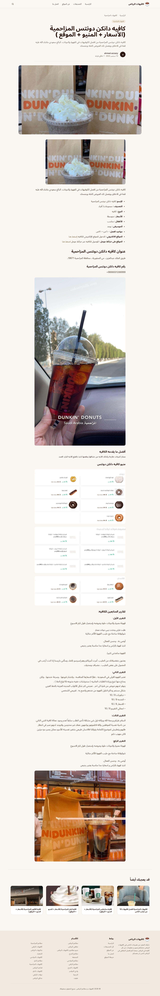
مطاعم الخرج (73, 954)
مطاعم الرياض (73, 943)
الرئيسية (88, 4)
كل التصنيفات (109, 947)
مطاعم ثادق (38, 961)
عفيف (76, 978)
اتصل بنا (55, 4)
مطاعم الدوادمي (72, 961)
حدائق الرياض (37, 978)
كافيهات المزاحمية (110, 15)
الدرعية (75, 975)
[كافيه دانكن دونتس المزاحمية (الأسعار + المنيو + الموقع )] (80, 161)
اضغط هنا (66, 241)
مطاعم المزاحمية (36, 943)
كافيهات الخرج (73, 968)
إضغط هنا (73, 236)
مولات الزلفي (37, 975)
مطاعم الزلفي (73, 964)
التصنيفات (77, 4)
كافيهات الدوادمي (36, 957)
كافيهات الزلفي (37, 947)
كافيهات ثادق (37, 971)
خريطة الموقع (109, 957)
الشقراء (39, 954)
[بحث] (12, 4)
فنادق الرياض (37, 968)
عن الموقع (66, 4)
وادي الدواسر (73, 971)
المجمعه (75, 957)
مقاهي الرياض (73, 947)
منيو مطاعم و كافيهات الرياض (67, 950)
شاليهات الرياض (36, 950)
